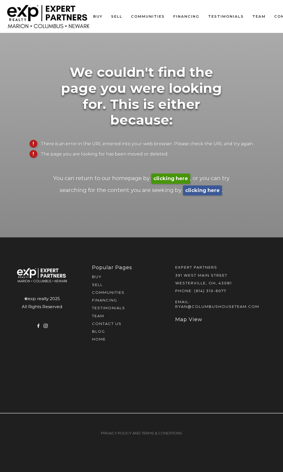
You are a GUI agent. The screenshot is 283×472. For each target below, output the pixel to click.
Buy (98, 16)
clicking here (170, 178)
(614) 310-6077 (210, 291)
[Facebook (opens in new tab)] (38, 326)
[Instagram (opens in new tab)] (45, 326)
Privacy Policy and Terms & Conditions (141, 433)
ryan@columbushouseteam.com (217, 306)
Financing (186, 16)
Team (259, 16)
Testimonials (226, 16)
